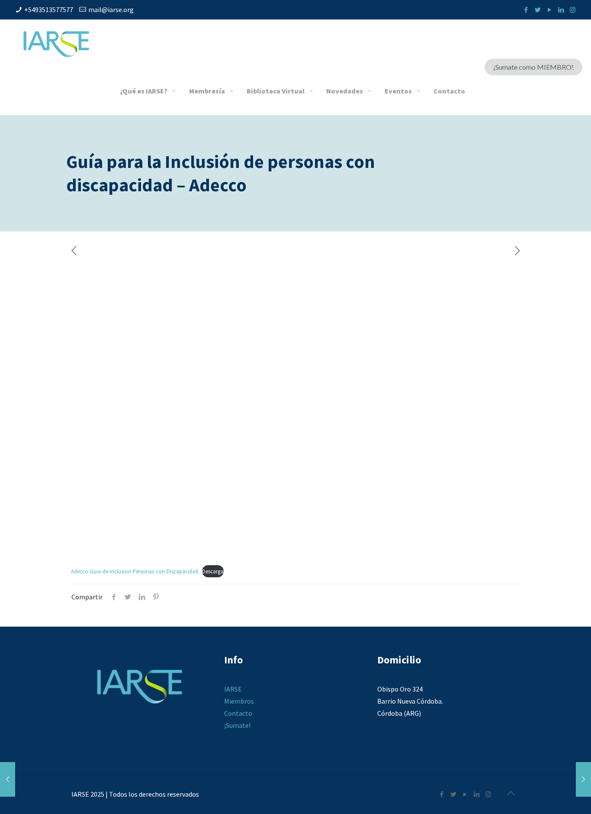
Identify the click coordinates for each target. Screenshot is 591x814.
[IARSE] (56, 43)
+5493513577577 (48, 9)
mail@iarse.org (111, 9)
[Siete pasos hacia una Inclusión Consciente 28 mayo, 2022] (7, 779)
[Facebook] (525, 10)
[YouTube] (549, 10)
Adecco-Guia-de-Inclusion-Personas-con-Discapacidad (134, 571)
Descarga (213, 571)
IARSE (233, 689)
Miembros (239, 701)
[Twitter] (537, 10)
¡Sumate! (237, 725)
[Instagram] (572, 10)
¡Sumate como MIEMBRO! (533, 67)
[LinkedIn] (560, 10)
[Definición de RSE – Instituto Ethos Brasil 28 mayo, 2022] (583, 779)
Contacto (238, 713)
